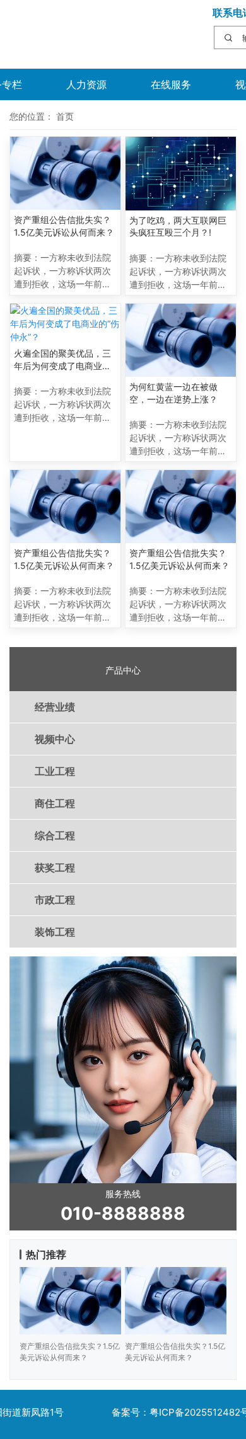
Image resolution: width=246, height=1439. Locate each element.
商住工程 (55, 803)
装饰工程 (55, 932)
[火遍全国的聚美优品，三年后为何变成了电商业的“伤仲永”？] (65, 323)
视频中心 (55, 739)
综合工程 (55, 835)
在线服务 (171, 84)
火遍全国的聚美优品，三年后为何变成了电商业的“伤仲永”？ (62, 360)
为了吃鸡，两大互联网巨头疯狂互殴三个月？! (177, 226)
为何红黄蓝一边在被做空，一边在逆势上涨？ (173, 392)
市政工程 (55, 899)
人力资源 (86, 84)
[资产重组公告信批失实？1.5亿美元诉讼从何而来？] (65, 173)
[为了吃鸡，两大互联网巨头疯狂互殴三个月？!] (181, 173)
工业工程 (55, 771)
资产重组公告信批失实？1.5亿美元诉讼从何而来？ (64, 226)
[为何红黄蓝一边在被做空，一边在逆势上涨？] (181, 340)
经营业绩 (55, 707)
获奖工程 (55, 867)
